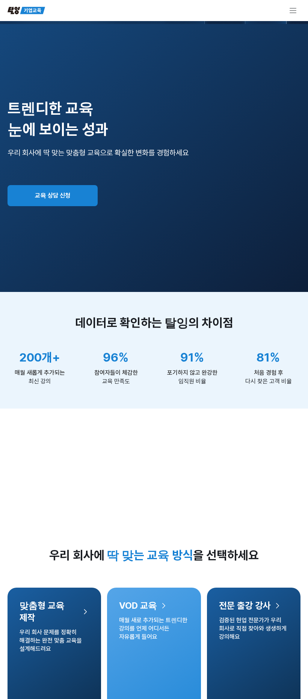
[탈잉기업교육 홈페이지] (26, 10)
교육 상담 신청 (52, 195)
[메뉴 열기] (292, 10)
